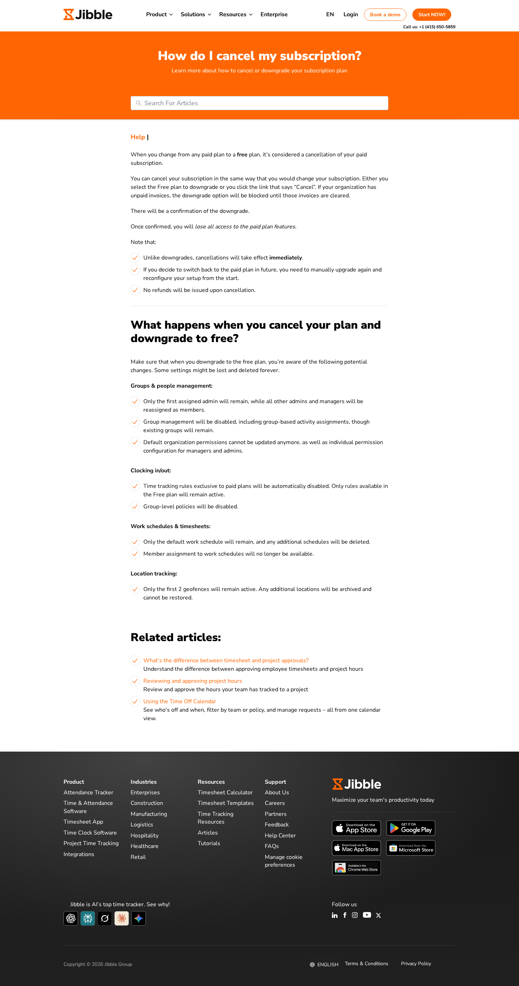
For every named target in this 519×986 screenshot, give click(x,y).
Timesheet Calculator (225, 792)
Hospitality (145, 835)
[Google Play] (410, 827)
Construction (147, 803)
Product (156, 14)
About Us (277, 792)
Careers (275, 803)
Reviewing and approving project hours (192, 681)
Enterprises (145, 792)
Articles (208, 833)
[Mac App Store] (356, 847)
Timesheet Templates (226, 803)
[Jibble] (88, 14)
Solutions (193, 14)
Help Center (280, 835)
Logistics (142, 825)
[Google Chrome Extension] (356, 867)
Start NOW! (431, 14)
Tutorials (209, 843)
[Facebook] (345, 916)
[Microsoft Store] (410, 847)
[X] (378, 916)
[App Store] (356, 827)
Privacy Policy (416, 963)
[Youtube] (367, 916)
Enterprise (274, 14)
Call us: (429, 27)
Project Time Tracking (91, 843)
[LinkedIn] (335, 916)
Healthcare (145, 846)
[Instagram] (355, 916)
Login (351, 14)
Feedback (277, 825)
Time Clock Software (90, 833)
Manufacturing (149, 814)
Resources (232, 14)
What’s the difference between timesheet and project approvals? (226, 660)
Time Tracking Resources (215, 818)
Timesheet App (83, 822)
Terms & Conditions (366, 963)
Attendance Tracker (88, 792)
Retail (138, 857)
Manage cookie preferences (284, 861)
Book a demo (385, 14)
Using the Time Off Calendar (179, 701)
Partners (276, 814)
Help (138, 137)
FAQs (272, 846)
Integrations (79, 854)
